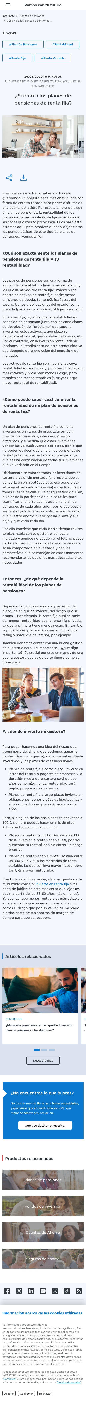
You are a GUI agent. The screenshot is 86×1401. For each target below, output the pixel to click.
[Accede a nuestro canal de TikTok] (67, 1290)
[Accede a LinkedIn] (31, 1290)
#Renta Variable (53, 58)
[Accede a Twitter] (19, 1290)
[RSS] (79, 1290)
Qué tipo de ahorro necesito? (45, 1125)
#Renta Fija (17, 58)
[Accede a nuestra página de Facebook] (7, 1290)
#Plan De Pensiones (23, 44)
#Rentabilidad (62, 44)
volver (11, 33)
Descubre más (43, 1060)
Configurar (9, 1378)
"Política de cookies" (69, 1382)
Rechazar (45, 1393)
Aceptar (9, 1393)
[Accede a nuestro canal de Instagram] (55, 1290)
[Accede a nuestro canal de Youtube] (43, 1290)
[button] (37, 1050)
